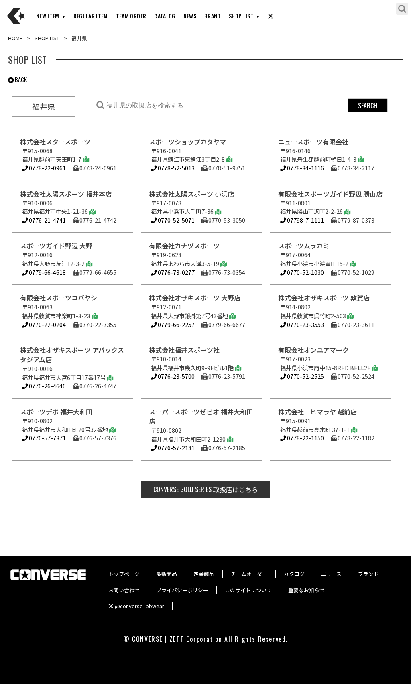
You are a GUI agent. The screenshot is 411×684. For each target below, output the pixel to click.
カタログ (294, 574)
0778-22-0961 (47, 168)
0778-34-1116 (305, 168)
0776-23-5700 (176, 376)
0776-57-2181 (176, 447)
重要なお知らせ (306, 590)
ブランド (368, 574)
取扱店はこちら (205, 489)
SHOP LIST (241, 16)
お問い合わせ (124, 590)
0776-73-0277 (176, 272)
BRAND (212, 16)
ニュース (331, 574)
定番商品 (203, 574)
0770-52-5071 (176, 220)
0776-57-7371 (47, 438)
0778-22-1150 (305, 438)
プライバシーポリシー (182, 590)
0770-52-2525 (305, 376)
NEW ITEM (47, 16)
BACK (20, 79)
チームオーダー (249, 574)
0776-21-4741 (47, 220)
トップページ (124, 574)
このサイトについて (248, 590)
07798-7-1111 (305, 220)
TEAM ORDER (131, 16)
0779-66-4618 (47, 272)
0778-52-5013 (176, 168)
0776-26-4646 (47, 386)
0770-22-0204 (47, 324)
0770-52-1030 (305, 272)
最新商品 (166, 574)
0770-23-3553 (305, 324)
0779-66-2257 (176, 324)
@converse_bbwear (139, 606)
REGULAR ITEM (90, 16)
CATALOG (164, 16)
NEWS (189, 16)
